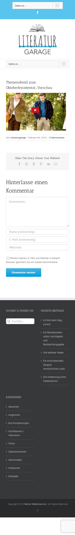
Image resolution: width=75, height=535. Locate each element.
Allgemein (14, 415)
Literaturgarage (18, 137)
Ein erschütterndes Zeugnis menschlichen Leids (54, 364)
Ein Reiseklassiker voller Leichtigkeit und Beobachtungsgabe (53, 338)
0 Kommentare (56, 137)
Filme (11, 443)
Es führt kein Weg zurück (52, 322)
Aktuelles (13, 406)
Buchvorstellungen (18, 423)
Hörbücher (14, 468)
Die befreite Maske (53, 352)
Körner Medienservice (35, 503)
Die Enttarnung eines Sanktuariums (54, 379)
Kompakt (13, 476)
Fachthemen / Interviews (16, 433)
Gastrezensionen (17, 451)
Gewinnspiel (15, 460)
